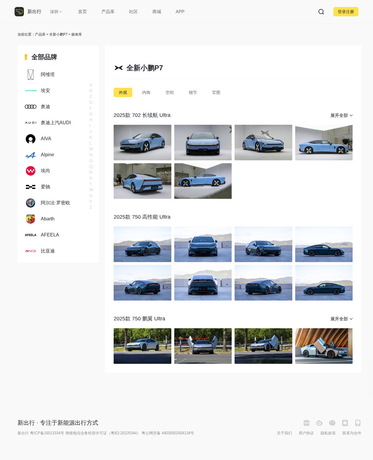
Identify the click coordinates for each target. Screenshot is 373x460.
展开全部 (339, 115)
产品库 (108, 11)
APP (180, 11)
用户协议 (306, 433)
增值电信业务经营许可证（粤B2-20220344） (102, 433)
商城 (156, 11)
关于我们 (284, 433)
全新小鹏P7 (58, 34)
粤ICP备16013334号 (47, 433)
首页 (82, 11)
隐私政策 (328, 433)
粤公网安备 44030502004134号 (168, 433)
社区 (133, 11)
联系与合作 (351, 433)
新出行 (34, 11)
